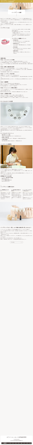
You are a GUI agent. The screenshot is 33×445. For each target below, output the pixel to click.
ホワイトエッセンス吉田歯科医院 (7, 1)
